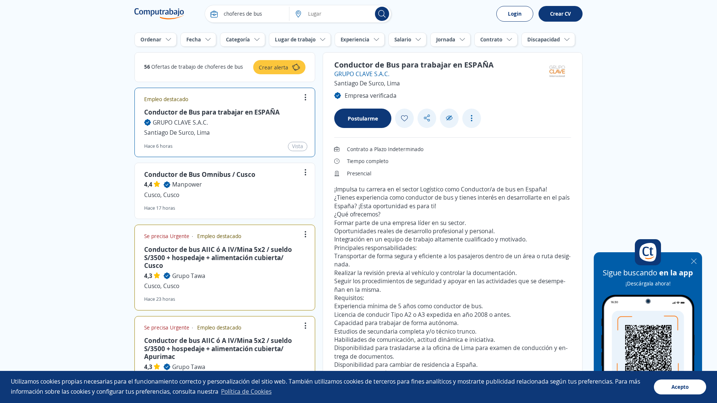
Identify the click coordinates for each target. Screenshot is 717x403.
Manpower (187, 184)
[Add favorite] (404, 118)
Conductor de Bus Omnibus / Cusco (199, 174)
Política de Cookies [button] (246, 391)
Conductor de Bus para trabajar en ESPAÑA (212, 111)
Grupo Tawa (188, 276)
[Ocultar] (449, 118)
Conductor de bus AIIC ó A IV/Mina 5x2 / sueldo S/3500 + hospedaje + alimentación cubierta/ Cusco (218, 257)
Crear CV (560, 13)
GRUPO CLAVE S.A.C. (180, 122)
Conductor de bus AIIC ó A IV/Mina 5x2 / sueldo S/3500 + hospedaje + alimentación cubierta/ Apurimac (218, 348)
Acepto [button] (680, 386)
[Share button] (426, 118)
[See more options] (471, 118)
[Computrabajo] (159, 13)
